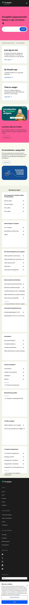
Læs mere (7, 96)
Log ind (3, 521)
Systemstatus (5, 545)
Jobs (3, 495)
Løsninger (4, 534)
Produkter (4, 538)
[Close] (27, 585)
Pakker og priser (6, 541)
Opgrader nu (7, 77)
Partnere (4, 498)
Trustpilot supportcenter (8, 43)
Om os (3, 491)
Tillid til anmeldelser (7, 514)
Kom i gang (7, 59)
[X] (2, 558)
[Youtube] (2, 569)
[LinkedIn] (2, 565)
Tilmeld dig (4, 525)
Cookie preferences (14, 597)
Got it (14, 602)
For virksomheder (20, 43)
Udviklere (4, 505)
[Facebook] (2, 554)
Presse (3, 501)
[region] (14, 593)
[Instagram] (2, 561)
